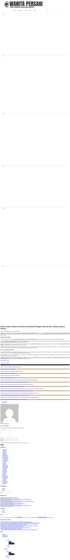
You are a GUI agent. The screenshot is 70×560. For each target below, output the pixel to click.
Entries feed (5, 534)
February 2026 (5, 455)
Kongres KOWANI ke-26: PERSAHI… (7, 504)
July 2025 (4, 462)
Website (1, 440)
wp (53, 517)
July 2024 (4, 469)
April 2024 (4, 470)
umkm (36, 517)
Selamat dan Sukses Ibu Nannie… (6, 498)
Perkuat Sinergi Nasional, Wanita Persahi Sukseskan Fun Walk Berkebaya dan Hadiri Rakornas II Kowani (14, 395)
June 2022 (4, 479)
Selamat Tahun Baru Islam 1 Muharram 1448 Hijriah (7, 377)
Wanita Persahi (42, 517)
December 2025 (5, 457)
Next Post (4, 402)
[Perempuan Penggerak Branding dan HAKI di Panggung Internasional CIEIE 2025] (15, 527)
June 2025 (4, 463)
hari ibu (6, 517)
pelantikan (4, 360)
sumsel (8, 360)
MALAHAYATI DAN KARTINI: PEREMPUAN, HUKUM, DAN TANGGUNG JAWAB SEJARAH (13, 399)
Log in (4, 533)
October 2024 (5, 468)
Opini (30, 10)
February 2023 (5, 475)
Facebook (3, 362)
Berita (26, 10)
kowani (19, 517)
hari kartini (9, 517)
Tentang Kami (20, 10)
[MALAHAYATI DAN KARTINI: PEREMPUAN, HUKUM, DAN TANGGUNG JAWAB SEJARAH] (19, 523)
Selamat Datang (11, 554)
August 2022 (5, 477)
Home (14, 10)
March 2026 (5, 454)
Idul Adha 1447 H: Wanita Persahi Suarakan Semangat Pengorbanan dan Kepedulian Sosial (12, 386)
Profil (4, 490)
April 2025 (4, 464)
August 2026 (5, 449)
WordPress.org (5, 536)
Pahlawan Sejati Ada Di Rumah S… (6, 500)
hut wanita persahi (14, 517)
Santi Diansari (33, 517)
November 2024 (5, 467)
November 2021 (5, 481)
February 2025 (5, 465)
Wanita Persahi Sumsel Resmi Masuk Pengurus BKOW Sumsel (8, 373)
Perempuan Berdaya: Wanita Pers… (6, 506)
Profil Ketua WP (11, 553)
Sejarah (10, 552)
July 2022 (4, 478)
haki (3, 517)
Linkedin (7, 362)
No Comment (10, 331)
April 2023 (4, 474)
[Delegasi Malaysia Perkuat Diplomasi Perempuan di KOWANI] (11, 526)
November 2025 (5, 458)
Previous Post (5, 401)
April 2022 (4, 480)
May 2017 (4, 483)
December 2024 (5, 466)
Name (1, 438)
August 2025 (5, 461)
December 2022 (5, 476)
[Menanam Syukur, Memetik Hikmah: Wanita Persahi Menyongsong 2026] (13, 524)
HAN (4, 517)
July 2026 (4, 450)
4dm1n (6, 331)
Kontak (34, 10)
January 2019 (5, 482)
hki (11, 517)
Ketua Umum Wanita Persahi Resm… (7, 502)
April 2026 (4, 453)
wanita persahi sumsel (50, 517)
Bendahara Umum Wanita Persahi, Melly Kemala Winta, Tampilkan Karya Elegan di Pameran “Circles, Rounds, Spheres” (16, 390)
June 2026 (4, 451)
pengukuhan (29, 517)
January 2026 (5, 456)
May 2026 (4, 452)
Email (1, 439)
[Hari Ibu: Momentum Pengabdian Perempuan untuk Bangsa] (11, 528)
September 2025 (5, 460)
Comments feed (5, 535)
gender (1, 517)
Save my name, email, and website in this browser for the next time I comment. (15, 442)
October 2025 (5, 459)
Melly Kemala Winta (24, 517)
